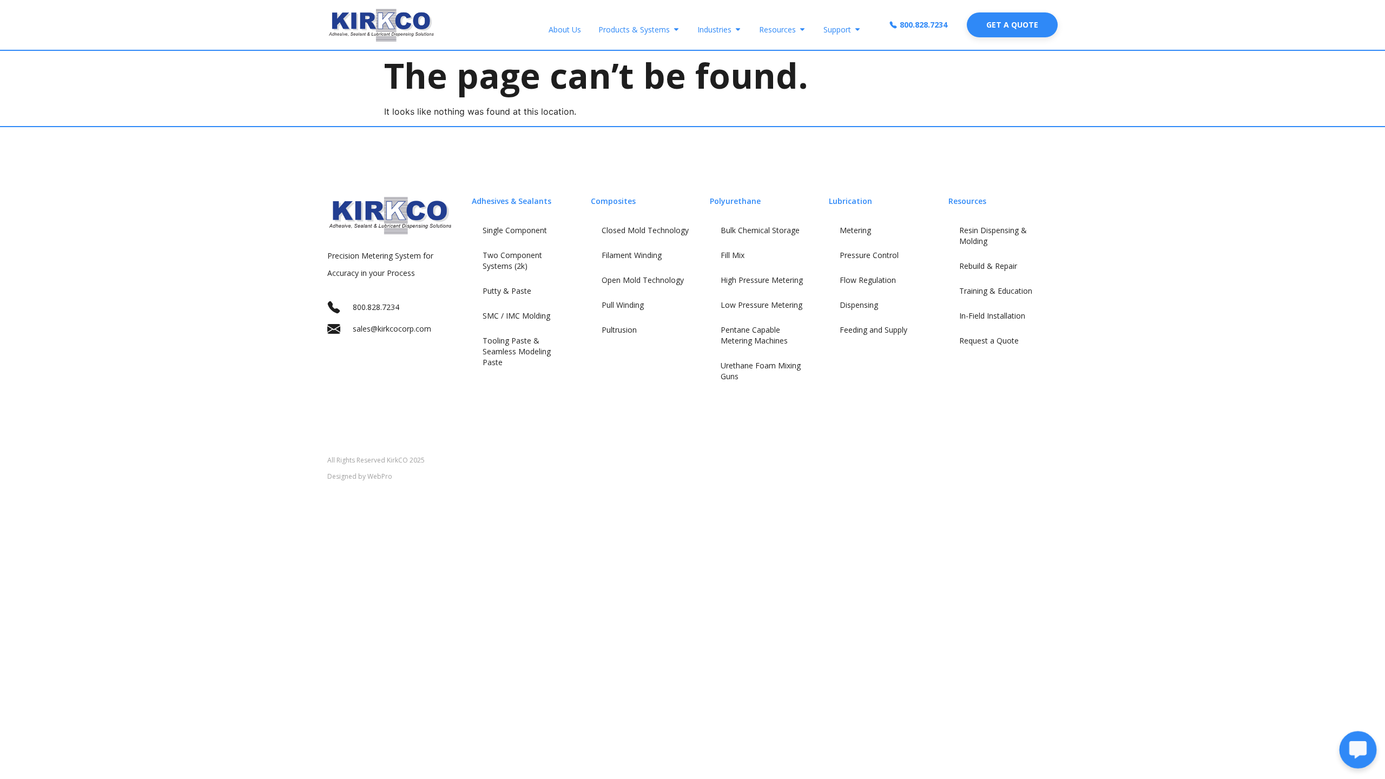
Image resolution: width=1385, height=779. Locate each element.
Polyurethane (735, 201)
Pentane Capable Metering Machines (754, 335)
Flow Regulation (868, 280)
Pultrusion (619, 330)
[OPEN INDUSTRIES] (738, 29)
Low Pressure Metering (761, 305)
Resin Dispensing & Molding (993, 235)
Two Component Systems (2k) (512, 260)
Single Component (515, 230)
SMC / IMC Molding (516, 316)
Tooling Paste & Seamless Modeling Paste (517, 351)
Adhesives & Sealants (511, 201)
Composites (613, 201)
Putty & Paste (507, 291)
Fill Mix (732, 255)
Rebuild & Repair (988, 266)
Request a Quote (989, 340)
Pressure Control (869, 255)
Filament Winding (632, 255)
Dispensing (859, 305)
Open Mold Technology (643, 280)
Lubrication (850, 201)
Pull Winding (623, 305)
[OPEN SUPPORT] (857, 29)
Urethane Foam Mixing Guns (761, 370)
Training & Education (995, 291)
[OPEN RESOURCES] (802, 29)
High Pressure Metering (762, 280)
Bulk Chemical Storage (760, 230)
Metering (855, 230)
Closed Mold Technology (645, 230)
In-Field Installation (992, 316)
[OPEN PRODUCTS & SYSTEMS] (676, 29)
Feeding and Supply (873, 330)
